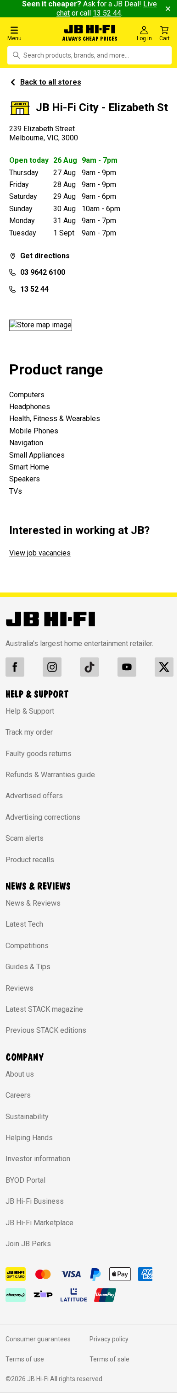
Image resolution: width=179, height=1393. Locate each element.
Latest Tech (24, 924)
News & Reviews (33, 903)
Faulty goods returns (39, 753)
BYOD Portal (25, 1180)
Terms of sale (109, 1359)
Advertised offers (34, 795)
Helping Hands (29, 1137)
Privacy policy (109, 1339)
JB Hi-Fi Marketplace (39, 1222)
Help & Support (30, 711)
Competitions (27, 945)
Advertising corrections (43, 817)
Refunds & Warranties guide (50, 774)
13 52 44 (107, 13)
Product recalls (30, 859)
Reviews (20, 988)
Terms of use (25, 1359)
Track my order (29, 732)
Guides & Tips (28, 966)
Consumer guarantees (38, 1339)
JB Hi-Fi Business (35, 1201)
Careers (18, 1095)
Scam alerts (25, 838)
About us (20, 1074)
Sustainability (27, 1116)
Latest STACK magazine (44, 1009)
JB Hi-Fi (38, 1378)
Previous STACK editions (46, 1030)
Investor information (38, 1158)
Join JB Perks (28, 1243)
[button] (30, 33)
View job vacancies (40, 553)
